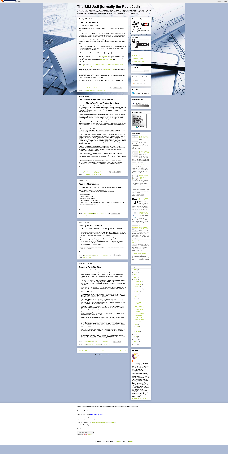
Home (103, 350)
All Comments (138, 83)
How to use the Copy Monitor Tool (143, 177)
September (138, 289)
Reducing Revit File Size (90, 267)
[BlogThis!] (116, 88)
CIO (104, 90)
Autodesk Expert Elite (138, 61)
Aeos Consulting (136, 55)
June (137, 296)
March (137, 326)
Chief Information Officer (96, 90)
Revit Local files (87, 257)
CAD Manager (104, 56)
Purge (99, 344)
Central (84, 344)
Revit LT (134, 188)
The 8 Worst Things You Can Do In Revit (97, 100)
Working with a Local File (90, 225)
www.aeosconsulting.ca (97, 425)
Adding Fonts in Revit (138, 165)
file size (85, 174)
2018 (135, 274)
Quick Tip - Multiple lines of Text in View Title (144, 227)
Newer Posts (83, 350)
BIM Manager (86, 90)
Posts (136, 80)
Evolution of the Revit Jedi (143, 199)
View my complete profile (139, 398)
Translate (89, 434)
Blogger (131, 441)
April (136, 324)
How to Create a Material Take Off (144, 152)
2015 (135, 334)
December (138, 281)
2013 (135, 339)
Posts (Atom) (106, 354)
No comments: (104, 87)
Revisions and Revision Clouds (143, 212)
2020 (135, 269)
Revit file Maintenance (96, 174)
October (137, 286)
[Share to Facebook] (119, 88)
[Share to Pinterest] (121, 88)
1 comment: (103, 213)
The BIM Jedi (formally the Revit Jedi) (108, 7)
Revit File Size (109, 344)
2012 (135, 341)
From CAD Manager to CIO (91, 22)
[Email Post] (111, 87)
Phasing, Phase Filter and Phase (144, 136)
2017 (135, 277)
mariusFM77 (119, 441)
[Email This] (114, 88)
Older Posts (122, 350)
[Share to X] (117, 88)
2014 (135, 337)
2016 (135, 279)
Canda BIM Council (137, 58)
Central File (90, 344)
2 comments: (103, 172)
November (138, 284)
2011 (135, 344)
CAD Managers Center (106, 59)
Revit (88, 174)
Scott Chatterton (139, 361)
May (136, 298)
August (137, 291)
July (136, 294)
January (137, 331)
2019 (135, 272)
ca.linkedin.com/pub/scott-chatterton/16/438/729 (104, 422)
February (138, 329)
